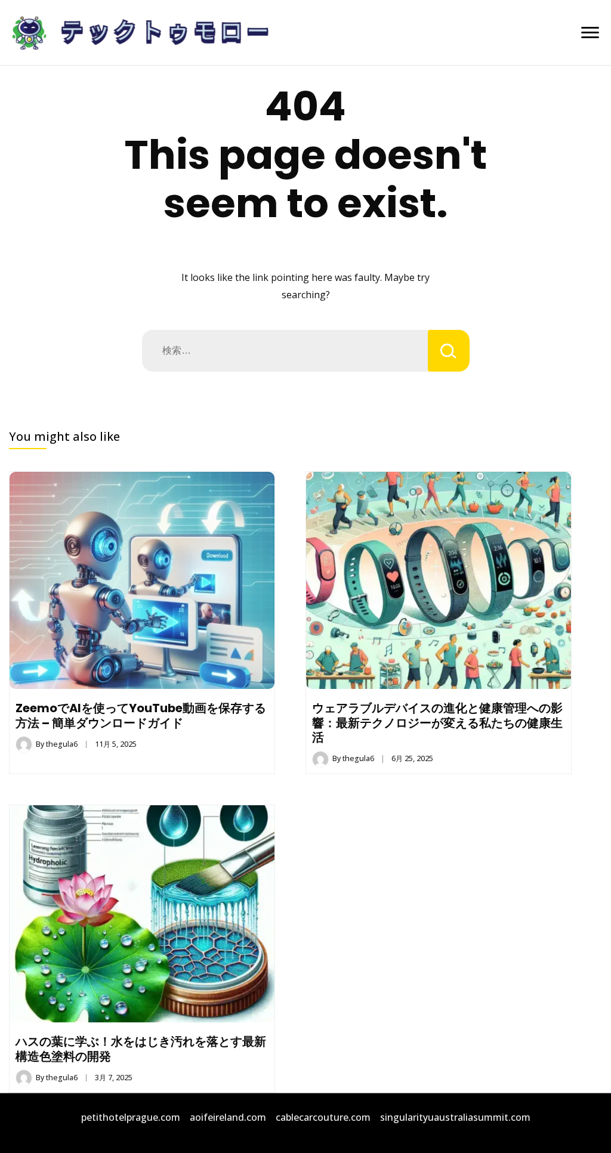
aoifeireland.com (228, 1117)
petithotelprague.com (130, 1117)
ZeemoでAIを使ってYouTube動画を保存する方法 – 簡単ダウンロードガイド (141, 715)
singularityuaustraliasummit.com (455, 1117)
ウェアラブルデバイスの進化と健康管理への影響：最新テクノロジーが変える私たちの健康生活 (437, 723)
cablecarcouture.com (323, 1117)
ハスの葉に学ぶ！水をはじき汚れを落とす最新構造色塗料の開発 (141, 1048)
